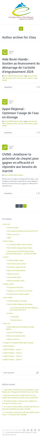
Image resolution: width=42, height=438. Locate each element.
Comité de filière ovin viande (17, 301)
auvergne (9, 78)
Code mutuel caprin (14, 277)
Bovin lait (7, 224)
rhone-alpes (28, 78)
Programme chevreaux (15, 287)
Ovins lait (7, 323)
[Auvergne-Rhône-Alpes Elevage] (21, 11)
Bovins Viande (8, 241)
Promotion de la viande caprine (18, 294)
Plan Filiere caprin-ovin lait (16, 267)
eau (19, 78)
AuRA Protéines (9, 346)
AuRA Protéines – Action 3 (13, 356)
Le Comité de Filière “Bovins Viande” (19, 244)
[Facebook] (28, 430)
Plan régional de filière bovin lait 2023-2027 (22, 231)
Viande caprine (9, 284)
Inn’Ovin (10, 313)
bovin (15, 78)
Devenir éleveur (16, 320)
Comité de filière (13, 228)
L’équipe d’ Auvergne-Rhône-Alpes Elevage (18, 343)
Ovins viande (8, 297)
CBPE (9, 238)
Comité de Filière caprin (15, 260)
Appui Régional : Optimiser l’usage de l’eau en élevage (20, 113)
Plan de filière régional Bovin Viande (19, 248)
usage (35, 78)
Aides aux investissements (16, 270)
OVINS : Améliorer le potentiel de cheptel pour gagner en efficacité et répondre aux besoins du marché (20, 162)
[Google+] (31, 430)
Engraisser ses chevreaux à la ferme (19, 291)
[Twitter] (24, 430)
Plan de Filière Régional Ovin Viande (19, 304)
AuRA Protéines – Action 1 (13, 349)
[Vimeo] (35, 430)
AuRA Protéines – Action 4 (13, 359)
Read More (8, 87)
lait (22, 78)
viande (4, 80)
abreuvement (32, 76)
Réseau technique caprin (15, 281)
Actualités (19, 76)
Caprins (6, 257)
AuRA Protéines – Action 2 (13, 353)
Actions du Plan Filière (15, 332)
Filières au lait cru (13, 234)
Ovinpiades (15, 317)
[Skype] (39, 430)
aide (3, 78)
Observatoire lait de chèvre (16, 264)
